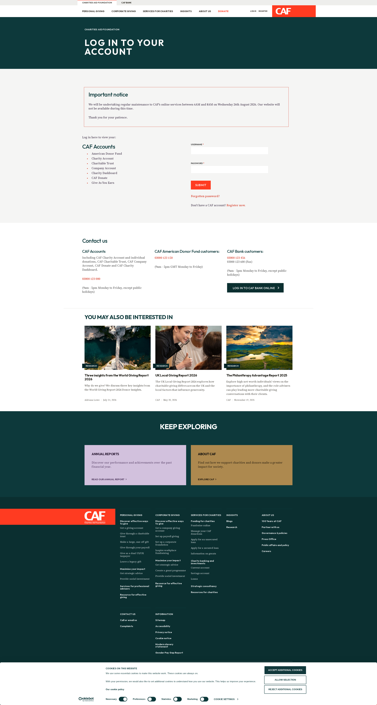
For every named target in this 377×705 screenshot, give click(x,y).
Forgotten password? (205, 196)
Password (197, 163)
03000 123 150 (164, 258)
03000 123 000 (91, 279)
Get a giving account (131, 527)
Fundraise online (200, 525)
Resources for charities (204, 592)
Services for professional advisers (134, 587)
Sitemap (160, 620)
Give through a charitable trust (134, 535)
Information (164, 614)
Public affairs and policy (275, 545)
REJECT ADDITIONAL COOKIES (285, 689)
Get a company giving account (167, 529)
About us (205, 11)
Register (263, 11)
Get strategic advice (131, 573)
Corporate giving (123, 11)
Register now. (235, 205)
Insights (186, 11)
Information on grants (203, 553)
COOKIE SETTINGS (224, 699)
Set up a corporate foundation (165, 543)
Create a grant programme (170, 570)
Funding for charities (203, 521)
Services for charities (158, 11)
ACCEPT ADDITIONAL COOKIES (285, 670)
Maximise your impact (132, 569)
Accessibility (162, 626)
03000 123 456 (236, 258)
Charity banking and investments (202, 562)
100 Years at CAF (272, 521)
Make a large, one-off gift (134, 541)
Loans (194, 578)
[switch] (152, 699)
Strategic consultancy (204, 586)
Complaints (126, 626)
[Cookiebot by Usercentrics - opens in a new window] (86, 699)
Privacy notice (163, 632)
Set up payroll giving (167, 536)
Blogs (229, 521)
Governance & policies (274, 533)
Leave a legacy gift (130, 561)
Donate (223, 11)
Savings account (200, 573)
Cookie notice (163, 638)
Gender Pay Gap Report (169, 652)
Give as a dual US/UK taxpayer (132, 555)
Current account (200, 567)
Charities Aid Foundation (97, 2)
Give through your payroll (135, 547)
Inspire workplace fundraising (165, 552)
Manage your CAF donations (201, 532)
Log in (253, 11)
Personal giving (93, 11)
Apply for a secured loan (205, 547)
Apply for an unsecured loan (204, 541)
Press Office (269, 539)
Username (197, 144)
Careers (266, 551)
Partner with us (270, 527)
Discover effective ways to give (134, 522)
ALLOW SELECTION (285, 680)
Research (231, 527)
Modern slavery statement (164, 645)
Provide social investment (135, 578)
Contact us (128, 614)
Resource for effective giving (133, 595)
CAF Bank (126, 2)
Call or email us (128, 620)
